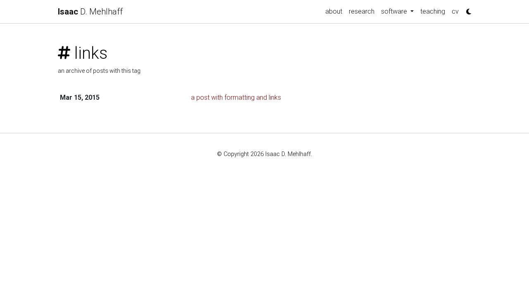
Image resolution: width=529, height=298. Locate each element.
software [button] (395, 11)
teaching (432, 11)
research (361, 11)
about (333, 11)
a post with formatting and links (236, 97)
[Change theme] (466, 9)
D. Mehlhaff (90, 12)
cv (455, 11)
